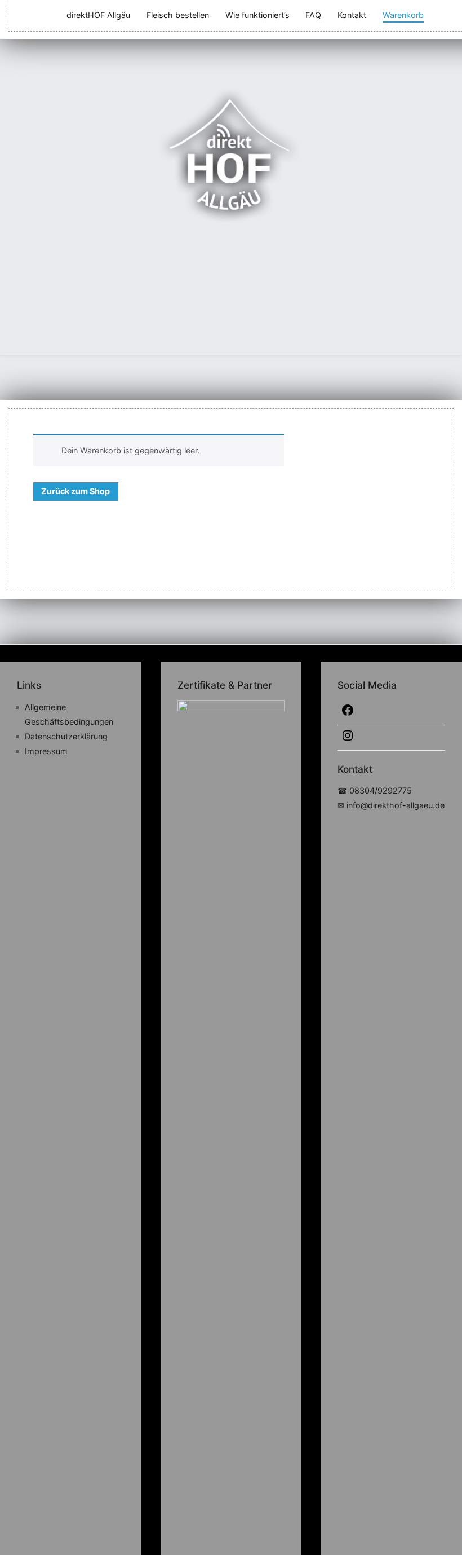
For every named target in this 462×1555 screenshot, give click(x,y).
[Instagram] (391, 737)
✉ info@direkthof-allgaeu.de (391, 805)
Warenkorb (403, 15)
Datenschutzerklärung (66, 736)
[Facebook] (391, 712)
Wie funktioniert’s (257, 15)
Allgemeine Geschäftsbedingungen (69, 714)
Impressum (46, 751)
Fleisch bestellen (177, 15)
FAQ (313, 15)
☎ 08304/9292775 (374, 790)
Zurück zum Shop (75, 491)
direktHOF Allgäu (98, 15)
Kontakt (351, 15)
